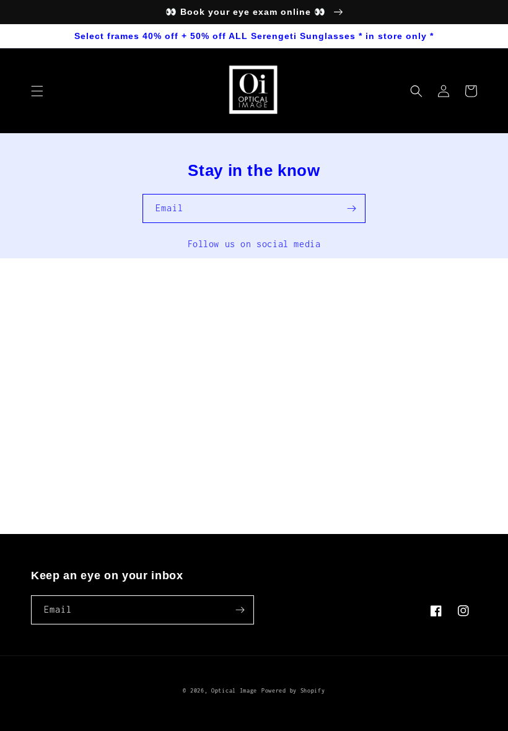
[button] (37, 91)
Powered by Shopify (293, 690)
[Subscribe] (351, 208)
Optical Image (234, 690)
